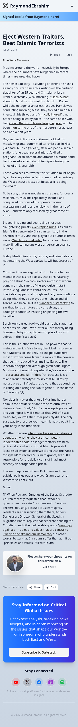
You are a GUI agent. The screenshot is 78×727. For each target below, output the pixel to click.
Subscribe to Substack (39, 652)
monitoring (18, 128)
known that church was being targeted (35, 123)
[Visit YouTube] (15, 682)
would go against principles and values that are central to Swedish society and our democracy (37, 529)
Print (53, 587)
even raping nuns (44, 227)
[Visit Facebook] (39, 682)
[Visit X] (27, 682)
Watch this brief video (27, 240)
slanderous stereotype (54, 303)
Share (37, 587)
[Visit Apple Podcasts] (50, 682)
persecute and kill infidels (23, 375)
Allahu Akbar (59, 97)
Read (57, 54)
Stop (69, 54)
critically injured (50, 114)
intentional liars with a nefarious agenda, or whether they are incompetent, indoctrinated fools (37, 437)
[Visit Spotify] (62, 682)
